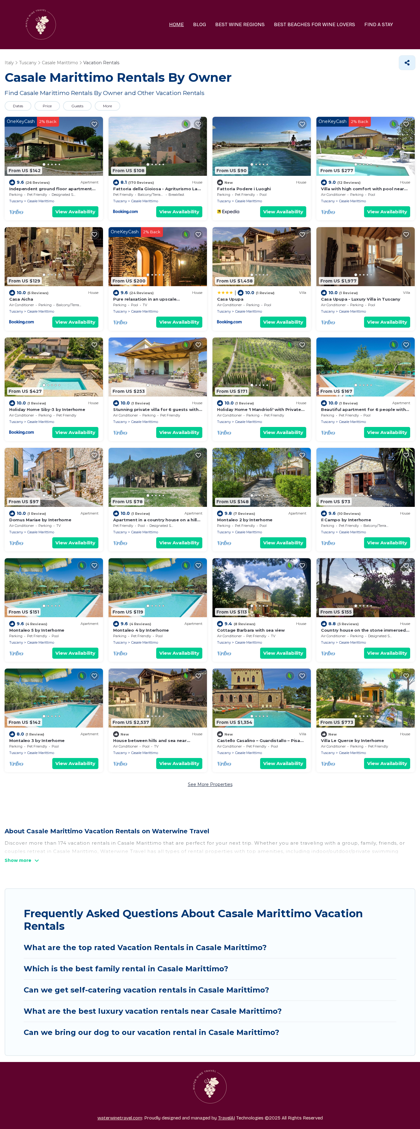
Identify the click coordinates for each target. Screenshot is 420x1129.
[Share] (407, 62)
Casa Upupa (230, 299)
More (107, 106)
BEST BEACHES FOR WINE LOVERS (314, 24)
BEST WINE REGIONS (240, 24)
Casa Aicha (21, 299)
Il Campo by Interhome (346, 519)
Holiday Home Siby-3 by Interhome (47, 409)
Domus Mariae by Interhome (40, 519)
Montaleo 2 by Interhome (244, 519)
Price (47, 106)
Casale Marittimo (40, 201)
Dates (18, 106)
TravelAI (226, 1118)
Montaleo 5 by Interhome (36, 630)
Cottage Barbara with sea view (250, 630)
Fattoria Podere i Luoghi (244, 188)
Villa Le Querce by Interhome (352, 740)
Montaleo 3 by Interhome (37, 740)
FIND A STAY (378, 24)
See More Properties (210, 784)
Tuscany (16, 201)
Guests (77, 106)
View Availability (75, 212)
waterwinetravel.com (119, 1118)
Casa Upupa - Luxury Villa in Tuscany (360, 299)
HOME (176, 24)
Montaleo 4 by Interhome (141, 630)
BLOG (199, 24)
